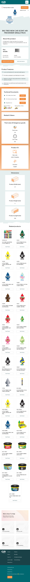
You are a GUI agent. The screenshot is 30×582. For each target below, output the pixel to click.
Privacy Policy (9, 569)
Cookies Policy (9, 571)
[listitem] (8, 527)
